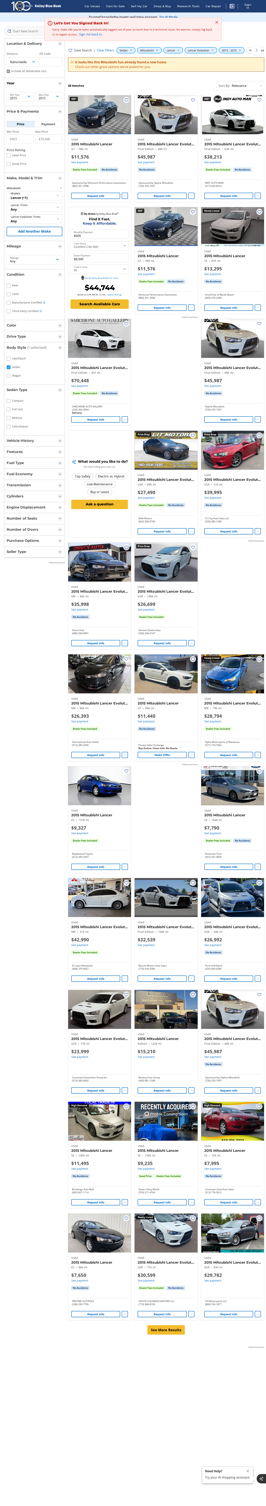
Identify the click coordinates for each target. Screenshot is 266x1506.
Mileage (14, 258)
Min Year (15, 95)
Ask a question (100, 504)
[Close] (248, 1471)
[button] (232, 7)
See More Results (166, 1330)
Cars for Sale (115, 6)
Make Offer (162, 755)
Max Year (44, 95)
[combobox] (34, 31)
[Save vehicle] (126, 100)
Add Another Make (34, 231)
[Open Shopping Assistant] (261, 1478)
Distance (12, 54)
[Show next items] (256, 50)
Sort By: (224, 86)
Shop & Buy (162, 6)
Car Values (92, 6)
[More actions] (125, 196)
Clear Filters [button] (105, 50)
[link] (109, 170)
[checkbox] (16, 156)
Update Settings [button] (114, 294)
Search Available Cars (99, 304)
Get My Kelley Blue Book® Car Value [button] (101, 278)
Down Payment (82, 255)
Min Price (13, 131)
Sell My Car (139, 6)
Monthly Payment (83, 232)
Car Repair (213, 6)
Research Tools (188, 6)
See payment (79, 162)
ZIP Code (45, 54)
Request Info (95, 196)
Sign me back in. (91, 34)
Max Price (41, 131)
